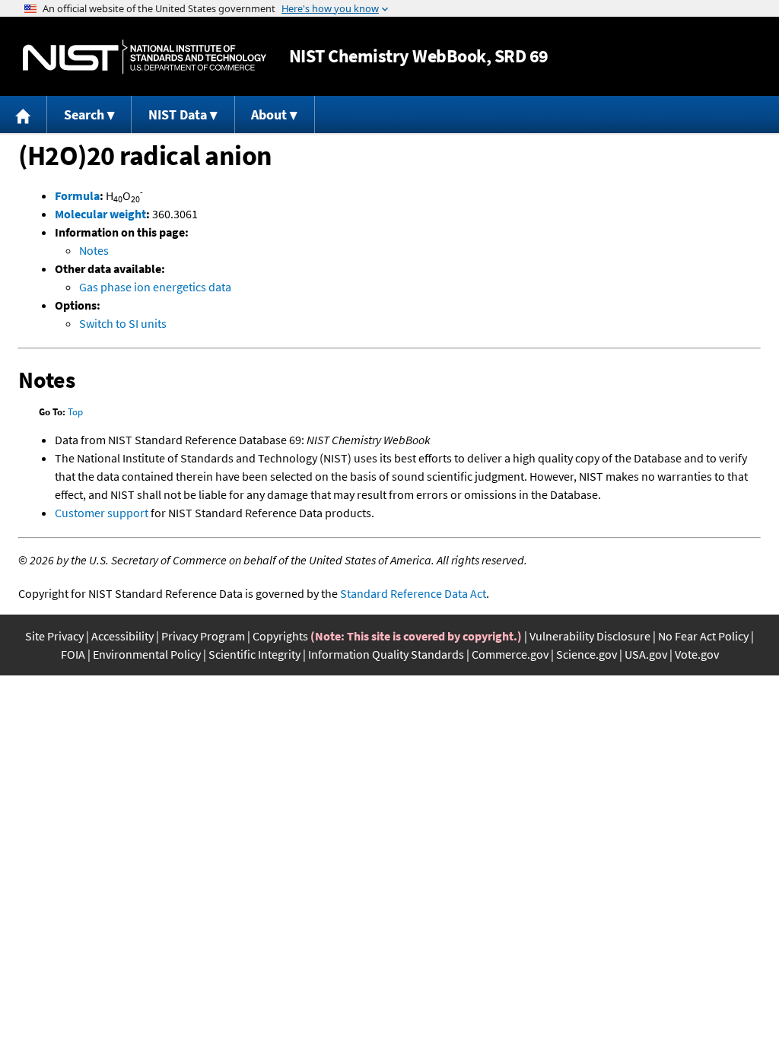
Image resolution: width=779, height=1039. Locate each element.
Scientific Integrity (254, 654)
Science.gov (586, 654)
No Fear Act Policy (703, 635)
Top (75, 411)
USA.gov (646, 654)
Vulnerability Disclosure (589, 635)
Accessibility (122, 635)
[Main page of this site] (23, 114)
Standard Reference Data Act (413, 593)
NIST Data (177, 114)
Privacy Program (203, 635)
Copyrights (280, 635)
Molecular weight (100, 213)
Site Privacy (54, 635)
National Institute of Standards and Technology (144, 57)
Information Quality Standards (386, 654)
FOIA (73, 654)
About (269, 114)
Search (84, 114)
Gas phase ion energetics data (155, 286)
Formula (77, 195)
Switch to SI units (123, 323)
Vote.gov (697, 654)
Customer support (101, 512)
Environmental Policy (147, 654)
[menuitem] (23, 114)
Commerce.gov (510, 654)
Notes (94, 250)
